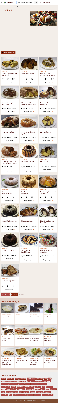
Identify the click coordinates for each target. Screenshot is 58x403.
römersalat (32, 392)
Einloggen (42, 400)
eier (50, 378)
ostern (42, 389)
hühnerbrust (34, 384)
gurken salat (20, 384)
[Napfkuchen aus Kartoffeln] (29, 181)
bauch (16, 378)
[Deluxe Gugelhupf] (10, 239)
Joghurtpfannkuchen (22, 338)
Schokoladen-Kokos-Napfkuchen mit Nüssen (9, 162)
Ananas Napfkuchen (27, 161)
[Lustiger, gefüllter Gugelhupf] (48, 239)
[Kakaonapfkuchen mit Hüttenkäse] (48, 92)
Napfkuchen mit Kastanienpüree (7, 192)
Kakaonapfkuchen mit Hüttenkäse (47, 103)
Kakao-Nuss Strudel (6, 339)
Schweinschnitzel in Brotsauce (50, 361)
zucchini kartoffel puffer (47, 394)
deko (46, 378)
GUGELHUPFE (5, 71)
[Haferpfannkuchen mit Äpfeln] (22, 351)
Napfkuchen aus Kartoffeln (26, 192)
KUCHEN (18, 314)
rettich (16, 392)
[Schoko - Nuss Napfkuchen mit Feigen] (48, 63)
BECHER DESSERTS (6, 314)
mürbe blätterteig (20, 389)
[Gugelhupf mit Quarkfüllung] (29, 239)
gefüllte (23, 381)
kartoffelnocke (29, 386)
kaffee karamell (43, 384)
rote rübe (25, 392)
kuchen (3, 389)
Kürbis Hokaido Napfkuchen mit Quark (28, 103)
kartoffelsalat (38, 386)
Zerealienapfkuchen (27, 73)
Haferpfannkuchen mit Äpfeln (22, 361)
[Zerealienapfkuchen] (29, 63)
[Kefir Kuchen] (48, 150)
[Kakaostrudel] (22, 308)
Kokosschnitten (35, 317)
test (10, 395)
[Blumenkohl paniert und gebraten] (36, 351)
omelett (37, 389)
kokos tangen (49, 386)
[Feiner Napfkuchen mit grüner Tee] (10, 63)
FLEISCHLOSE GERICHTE (36, 358)
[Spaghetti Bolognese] (50, 330)
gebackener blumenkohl (7, 381)
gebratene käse (17, 381)
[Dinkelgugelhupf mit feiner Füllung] (48, 210)
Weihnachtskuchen (9, 52)
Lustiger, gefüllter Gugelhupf (46, 251)
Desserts (13, 6)
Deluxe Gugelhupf (8, 250)
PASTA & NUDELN (48, 336)
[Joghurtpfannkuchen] (22, 330)
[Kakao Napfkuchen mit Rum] (10, 210)
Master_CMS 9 (36, 400)
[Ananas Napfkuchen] (29, 150)
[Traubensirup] (50, 308)
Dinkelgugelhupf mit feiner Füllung (47, 222)
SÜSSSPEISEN (19, 336)
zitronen (30, 395)
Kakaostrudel (20, 317)
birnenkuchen (23, 378)
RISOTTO (32, 336)
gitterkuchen (46, 381)
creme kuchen (40, 378)
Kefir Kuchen (44, 161)
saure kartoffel (40, 392)
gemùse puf (38, 381)
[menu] (2, 2)
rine (20, 392)
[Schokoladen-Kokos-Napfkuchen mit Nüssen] (10, 150)
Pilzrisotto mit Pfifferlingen (34, 339)
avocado (3, 378)
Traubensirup (48, 317)
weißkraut (16, 395)
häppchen (27, 384)
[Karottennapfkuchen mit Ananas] (48, 181)
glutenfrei (4, 384)
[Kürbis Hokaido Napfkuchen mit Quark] (29, 92)
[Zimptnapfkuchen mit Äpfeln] (29, 121)
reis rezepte (9, 392)
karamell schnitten (6, 386)
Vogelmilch (5, 317)
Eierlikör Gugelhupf (8, 281)
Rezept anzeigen (9, 82)
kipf (43, 386)
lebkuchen (10, 389)
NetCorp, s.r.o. (23, 400)
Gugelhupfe (21, 294)
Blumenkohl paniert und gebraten (34, 362)
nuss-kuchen (30, 389)
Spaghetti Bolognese (47, 339)
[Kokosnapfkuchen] (10, 121)
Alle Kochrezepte (5, 6)
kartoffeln (20, 386)
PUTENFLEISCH (5, 358)
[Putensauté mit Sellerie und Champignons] (7, 351)
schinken (47, 392)
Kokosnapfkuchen (8, 132)
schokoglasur (4, 394)
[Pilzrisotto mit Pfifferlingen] (36, 330)
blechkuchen (31, 378)
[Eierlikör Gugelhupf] (10, 270)
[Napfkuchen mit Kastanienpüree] (10, 181)
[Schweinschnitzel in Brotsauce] (50, 351)
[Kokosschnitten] (36, 308)
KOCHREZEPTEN (45, 2)
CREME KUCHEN (34, 314)
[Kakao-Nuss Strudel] (7, 330)
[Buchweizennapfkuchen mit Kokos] (10, 92)
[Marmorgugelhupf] (29, 210)
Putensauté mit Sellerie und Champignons (6, 362)
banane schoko (10, 378)
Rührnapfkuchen (45, 132)
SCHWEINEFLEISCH (48, 358)
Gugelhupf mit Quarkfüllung (26, 251)
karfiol (13, 386)
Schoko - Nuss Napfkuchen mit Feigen (47, 74)
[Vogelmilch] (7, 308)
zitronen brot (37, 394)
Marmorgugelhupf (27, 221)
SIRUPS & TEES (47, 314)
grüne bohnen (12, 384)
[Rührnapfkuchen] (48, 121)
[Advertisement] (29, 38)
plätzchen (53, 389)
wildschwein (23, 394)
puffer (3, 392)
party (47, 389)
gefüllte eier (30, 381)
